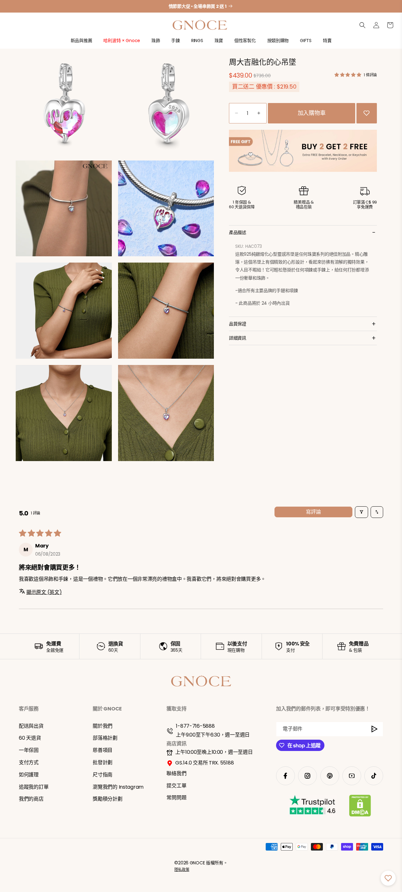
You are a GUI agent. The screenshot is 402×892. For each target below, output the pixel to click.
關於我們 (102, 726)
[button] (81, 43)
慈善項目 (102, 750)
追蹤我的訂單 (33, 787)
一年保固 (29, 750)
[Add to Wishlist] (366, 113)
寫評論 (313, 511)
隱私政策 (181, 870)
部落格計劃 (105, 738)
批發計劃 (102, 762)
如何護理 (29, 774)
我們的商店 (31, 799)
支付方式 (29, 762)
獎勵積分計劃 (107, 799)
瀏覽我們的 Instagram (118, 787)
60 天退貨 (30, 738)
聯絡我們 (176, 773)
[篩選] (361, 512)
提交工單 (176, 785)
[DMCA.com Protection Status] (360, 807)
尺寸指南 (102, 774)
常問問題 (176, 798)
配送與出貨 (31, 726)
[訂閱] (375, 729)
